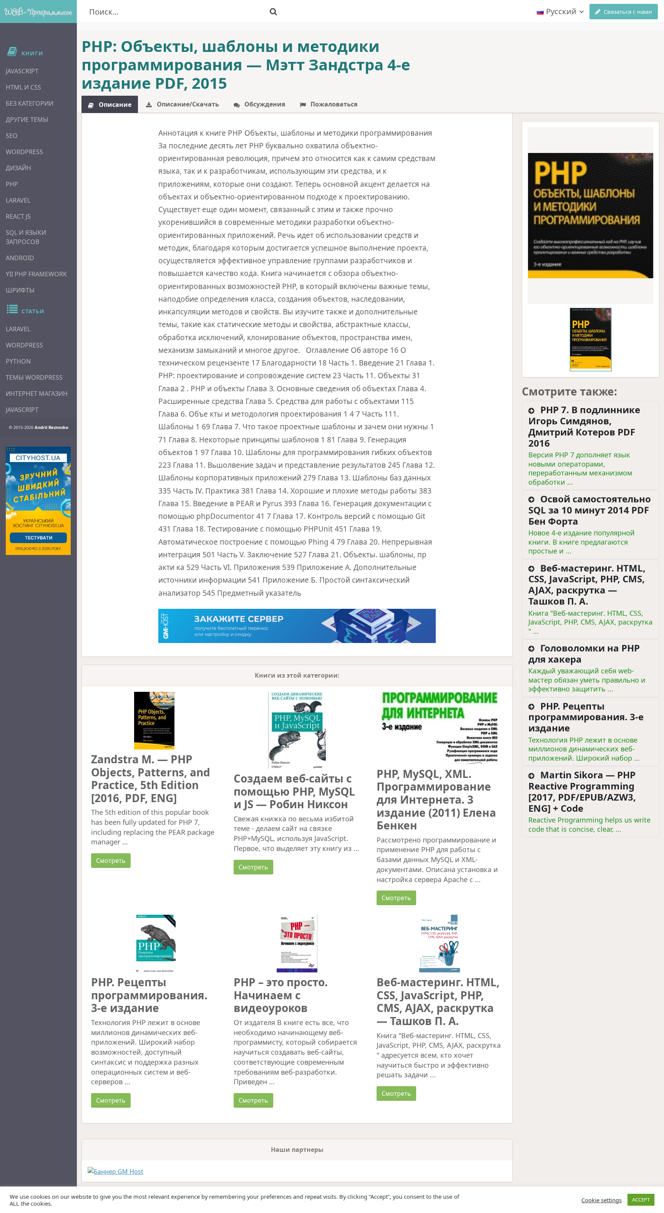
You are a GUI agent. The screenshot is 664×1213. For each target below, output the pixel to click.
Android (20, 258)
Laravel (18, 200)
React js (18, 216)
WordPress (24, 152)
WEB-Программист (38, 11)
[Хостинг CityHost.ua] (38, 500)
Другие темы (27, 119)
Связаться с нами (628, 11)
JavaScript (22, 71)
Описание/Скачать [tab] (187, 104)
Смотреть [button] (111, 860)
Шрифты (20, 290)
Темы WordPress (34, 377)
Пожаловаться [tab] (333, 104)
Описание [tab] (114, 104)
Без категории (29, 103)
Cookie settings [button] (601, 1199)
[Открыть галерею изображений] (590, 215)
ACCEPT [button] (641, 1199)
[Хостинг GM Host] (297, 625)
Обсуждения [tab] (264, 104)
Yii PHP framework (36, 274)
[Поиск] (273, 11)
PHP (12, 184)
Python (18, 361)
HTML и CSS (23, 87)
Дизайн (18, 168)
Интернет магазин (37, 393)
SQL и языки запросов (26, 237)
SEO (12, 135)
